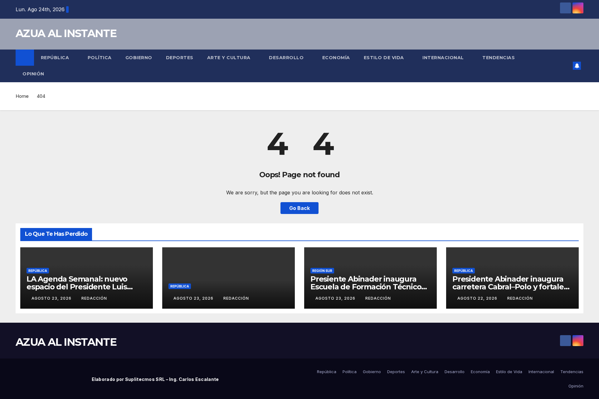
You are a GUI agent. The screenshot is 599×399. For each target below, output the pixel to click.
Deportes (179, 57)
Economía (336, 57)
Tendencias (499, 57)
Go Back (299, 208)
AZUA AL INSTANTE (66, 33)
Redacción (94, 298)
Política (100, 57)
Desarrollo (287, 57)
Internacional (443, 57)
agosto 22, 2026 (478, 298)
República (56, 57)
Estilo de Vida (385, 57)
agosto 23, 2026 (52, 298)
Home (22, 96)
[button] (566, 66)
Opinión (33, 74)
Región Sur (322, 271)
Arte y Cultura (229, 57)
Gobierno (138, 57)
